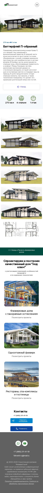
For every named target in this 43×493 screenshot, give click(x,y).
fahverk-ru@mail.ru (21, 456)
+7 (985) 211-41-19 (21, 415)
